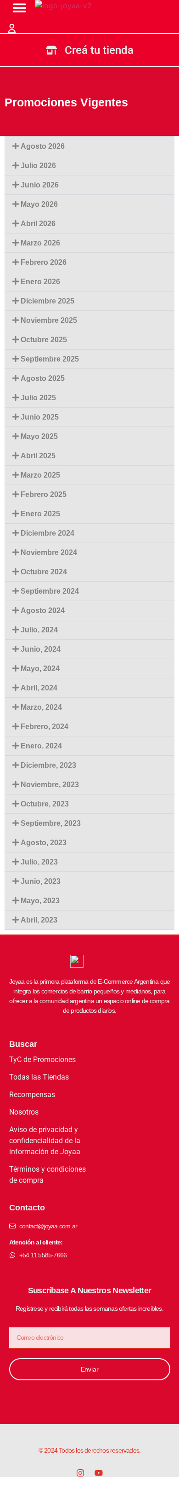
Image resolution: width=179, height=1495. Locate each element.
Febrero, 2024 (44, 726)
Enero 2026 (40, 282)
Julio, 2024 (39, 630)
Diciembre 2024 (47, 533)
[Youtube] (99, 1473)
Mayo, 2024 (40, 668)
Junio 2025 (40, 417)
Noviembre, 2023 (50, 784)
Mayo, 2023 (40, 901)
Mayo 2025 (39, 436)
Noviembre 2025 (49, 320)
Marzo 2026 (40, 243)
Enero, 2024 (41, 746)
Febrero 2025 (44, 494)
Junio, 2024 (41, 649)
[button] (89, 146)
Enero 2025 (40, 514)
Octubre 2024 (44, 572)
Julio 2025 (38, 398)
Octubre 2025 (44, 340)
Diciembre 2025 (47, 301)
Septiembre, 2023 (51, 823)
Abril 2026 (38, 224)
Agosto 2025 (43, 378)
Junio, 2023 (41, 881)
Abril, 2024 (39, 688)
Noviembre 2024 (49, 552)
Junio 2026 (40, 185)
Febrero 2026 (44, 262)
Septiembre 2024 (50, 591)
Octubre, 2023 (45, 804)
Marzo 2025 (40, 475)
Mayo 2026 (39, 204)
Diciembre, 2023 (48, 765)
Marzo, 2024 (41, 707)
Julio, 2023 (39, 862)
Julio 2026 (38, 165)
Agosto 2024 (43, 610)
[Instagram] (80, 1473)
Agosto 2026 (43, 146)
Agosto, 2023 (44, 843)
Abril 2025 (38, 456)
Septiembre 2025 (50, 359)
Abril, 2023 (39, 920)
